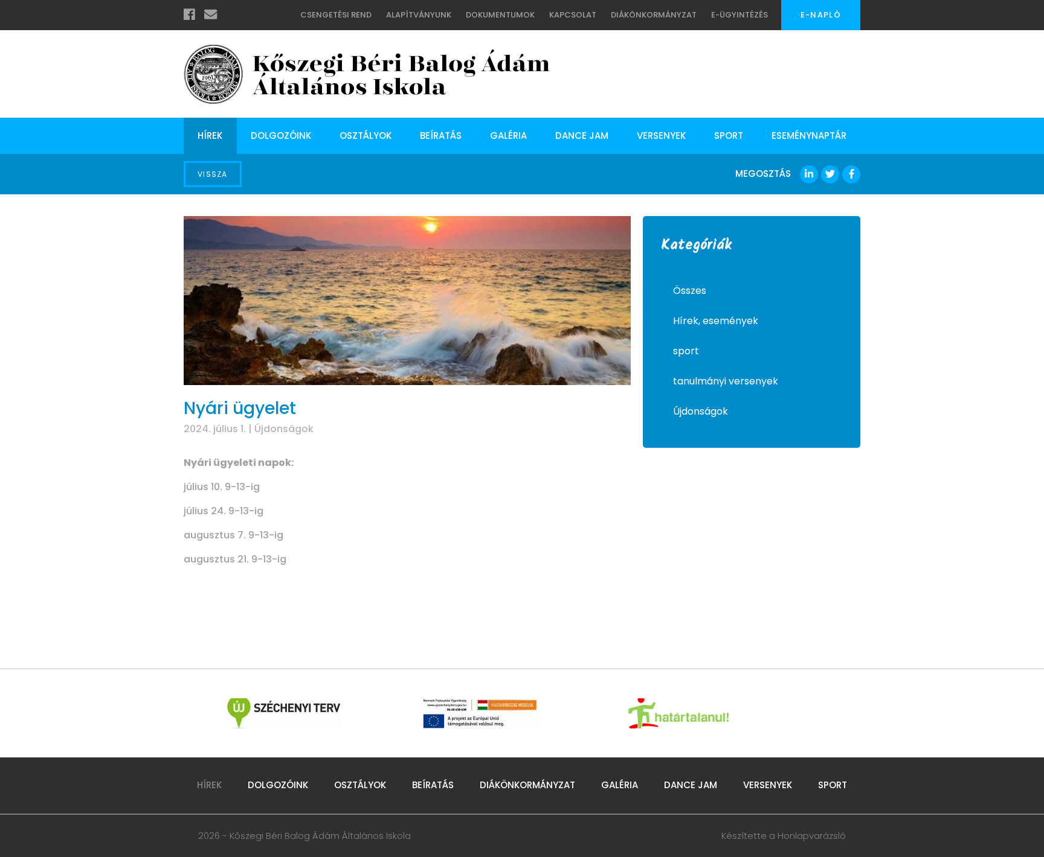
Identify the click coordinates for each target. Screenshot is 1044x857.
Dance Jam (581, 135)
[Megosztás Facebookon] (851, 174)
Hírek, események (715, 321)
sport (686, 351)
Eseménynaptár (809, 135)
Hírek (210, 135)
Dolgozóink (281, 135)
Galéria (508, 135)
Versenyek (661, 135)
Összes (689, 291)
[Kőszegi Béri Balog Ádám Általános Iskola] (367, 74)
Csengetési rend (336, 15)
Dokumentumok (500, 15)
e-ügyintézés (739, 15)
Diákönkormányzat (654, 15)
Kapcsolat (572, 15)
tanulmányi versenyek (725, 381)
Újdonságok (284, 429)
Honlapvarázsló (812, 835)
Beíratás (441, 135)
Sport (728, 135)
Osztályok (366, 135)
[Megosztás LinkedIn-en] (809, 174)
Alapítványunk (418, 15)
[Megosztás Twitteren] (830, 174)
